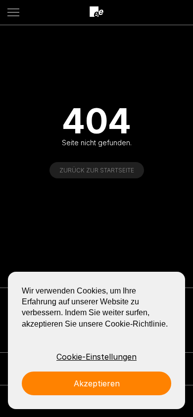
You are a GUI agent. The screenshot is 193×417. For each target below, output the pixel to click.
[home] (96, 12)
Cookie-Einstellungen (96, 357)
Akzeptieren (97, 383)
